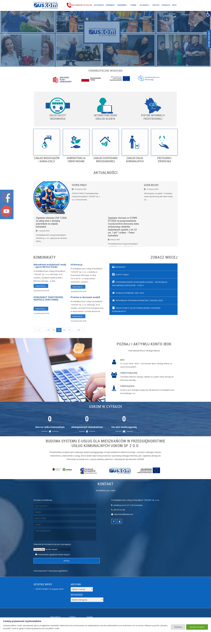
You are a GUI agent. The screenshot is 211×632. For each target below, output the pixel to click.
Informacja (76, 264)
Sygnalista (165, 5)
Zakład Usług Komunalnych (135, 160)
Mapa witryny (55, 617)
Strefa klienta (127, 386)
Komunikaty (110, 5)
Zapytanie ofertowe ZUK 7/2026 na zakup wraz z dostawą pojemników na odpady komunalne (51, 222)
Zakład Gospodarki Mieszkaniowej (105, 160)
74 (54, 330)
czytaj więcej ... (41, 286)
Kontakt (156, 5)
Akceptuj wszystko (197, 627)
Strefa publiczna (128, 373)
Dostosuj (178, 627)
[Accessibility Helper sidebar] (208, 14)
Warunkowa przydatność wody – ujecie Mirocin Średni (49, 265)
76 (64, 330)
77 (69, 330)
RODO (174, 5)
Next (206, 34)
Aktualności (99, 5)
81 (79, 330)
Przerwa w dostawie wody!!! (85, 297)
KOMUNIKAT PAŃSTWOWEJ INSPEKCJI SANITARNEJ (48, 298)
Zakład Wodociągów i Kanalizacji (46, 160)
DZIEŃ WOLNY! (151, 185)
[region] (105, 624)
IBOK (122, 360)
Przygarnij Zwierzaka (164, 160)
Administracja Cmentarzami (76, 160)
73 (48, 330)
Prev (5, 34)
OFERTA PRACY (79, 185)
